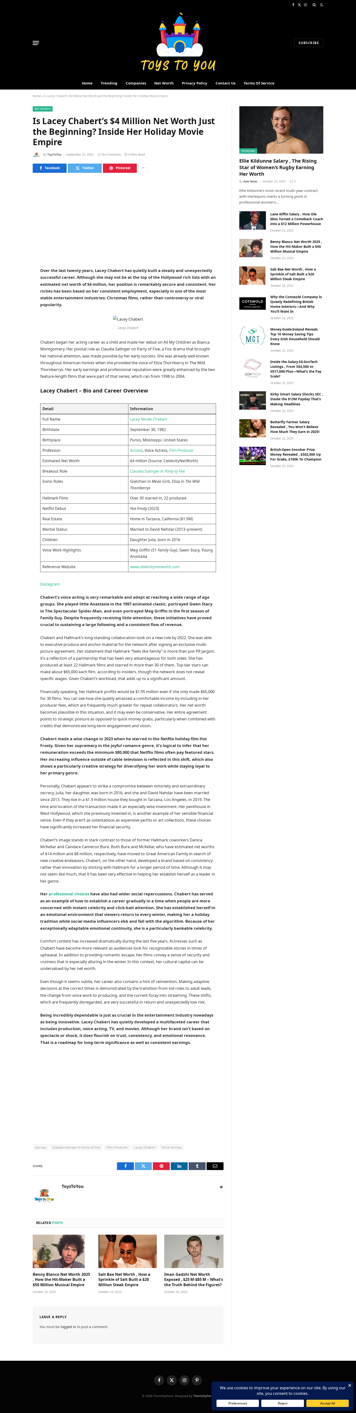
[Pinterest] (16, 232)
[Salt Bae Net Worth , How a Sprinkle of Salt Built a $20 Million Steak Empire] (128, 1251)
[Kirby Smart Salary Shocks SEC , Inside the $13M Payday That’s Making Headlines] (252, 400)
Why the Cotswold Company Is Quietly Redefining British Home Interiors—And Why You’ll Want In (296, 304)
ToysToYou (54, 154)
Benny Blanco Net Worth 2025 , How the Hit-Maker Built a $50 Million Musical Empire (61, 1280)
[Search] (314, 5)
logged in (68, 1326)
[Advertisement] (128, 220)
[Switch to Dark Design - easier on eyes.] (321, 5)
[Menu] (36, 43)
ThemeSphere (203, 1396)
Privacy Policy (194, 83)
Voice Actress (172, 1147)
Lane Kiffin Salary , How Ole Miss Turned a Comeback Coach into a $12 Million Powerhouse (296, 219)
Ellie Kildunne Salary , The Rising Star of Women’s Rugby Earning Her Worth (278, 167)
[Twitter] (16, 207)
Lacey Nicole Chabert (148, 419)
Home (87, 83)
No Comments (111, 154)
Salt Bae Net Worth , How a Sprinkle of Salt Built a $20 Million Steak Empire (124, 1280)
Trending (109, 83)
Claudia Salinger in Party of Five (76, 1147)
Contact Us (225, 83)
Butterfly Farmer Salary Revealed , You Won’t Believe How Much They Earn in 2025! (294, 427)
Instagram (50, 584)
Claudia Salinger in (157, 471)
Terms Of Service (259, 83)
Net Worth (164, 83)
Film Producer (181, 450)
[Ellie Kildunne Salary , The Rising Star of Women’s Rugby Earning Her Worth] (281, 129)
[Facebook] (16, 195)
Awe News (250, 181)
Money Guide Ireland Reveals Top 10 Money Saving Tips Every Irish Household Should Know (295, 336)
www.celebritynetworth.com (154, 566)
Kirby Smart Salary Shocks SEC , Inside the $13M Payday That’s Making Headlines (296, 399)
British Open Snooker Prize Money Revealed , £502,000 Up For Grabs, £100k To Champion (295, 454)
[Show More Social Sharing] (143, 168)
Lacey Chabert (145, 1147)
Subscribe (309, 43)
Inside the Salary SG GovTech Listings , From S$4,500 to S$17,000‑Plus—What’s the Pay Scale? (295, 368)
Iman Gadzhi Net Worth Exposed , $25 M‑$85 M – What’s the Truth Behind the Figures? (193, 1280)
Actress (136, 450)
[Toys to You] (178, 43)
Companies (136, 83)
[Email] (16, 244)
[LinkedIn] (16, 219)
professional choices (68, 894)
